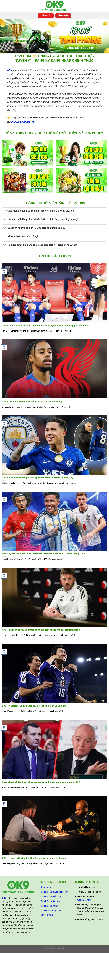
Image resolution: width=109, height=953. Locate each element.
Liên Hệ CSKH (47, 915)
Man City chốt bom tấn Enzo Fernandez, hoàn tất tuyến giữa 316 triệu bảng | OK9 (43, 553)
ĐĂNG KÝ (46, 15)
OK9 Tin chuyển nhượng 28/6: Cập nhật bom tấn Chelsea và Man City (37, 477)
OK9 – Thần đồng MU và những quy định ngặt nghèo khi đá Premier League (41, 630)
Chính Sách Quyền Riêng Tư (54, 892)
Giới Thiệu (46, 887)
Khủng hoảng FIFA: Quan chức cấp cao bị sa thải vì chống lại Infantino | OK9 (41, 782)
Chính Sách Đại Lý (49, 906)
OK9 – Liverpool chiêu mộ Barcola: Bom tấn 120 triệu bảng (32, 401)
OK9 (9, 70)
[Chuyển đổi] (4, 211)
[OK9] (54, 6)
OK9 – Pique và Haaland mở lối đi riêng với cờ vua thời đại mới (34, 858)
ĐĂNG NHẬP (63, 15)
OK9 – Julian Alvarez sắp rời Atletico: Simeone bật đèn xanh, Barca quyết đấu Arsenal (46, 325)
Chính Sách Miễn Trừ (51, 896)
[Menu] (3, 6)
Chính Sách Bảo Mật (50, 901)
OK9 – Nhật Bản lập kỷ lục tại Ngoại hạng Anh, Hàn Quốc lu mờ (34, 706)
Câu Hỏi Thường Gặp (51, 910)
